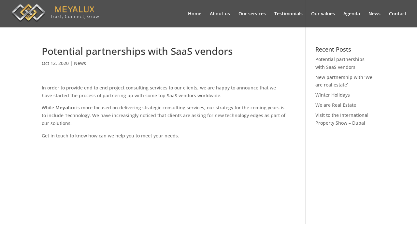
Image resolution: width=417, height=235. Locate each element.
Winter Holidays (332, 95)
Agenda (351, 14)
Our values (323, 14)
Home (194, 14)
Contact (398, 14)
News (374, 14)
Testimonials (288, 14)
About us (220, 14)
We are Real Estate (335, 105)
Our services (252, 14)
